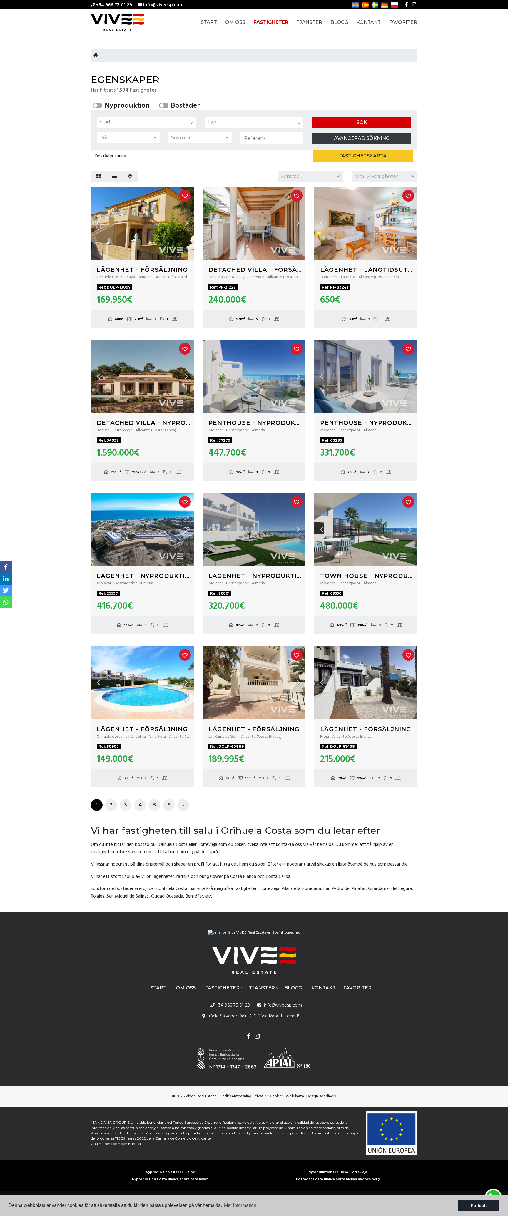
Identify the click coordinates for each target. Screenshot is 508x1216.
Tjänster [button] (309, 22)
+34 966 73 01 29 (113, 4)
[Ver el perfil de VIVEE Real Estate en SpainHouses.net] (254, 935)
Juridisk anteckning (235, 1096)
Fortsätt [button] (479, 1205)
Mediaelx (328, 1096)
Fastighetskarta (363, 156)
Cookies (276, 1096)
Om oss (235, 22)
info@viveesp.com (163, 4)
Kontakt (368, 22)
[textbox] (147, 122)
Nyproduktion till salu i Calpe (170, 1172)
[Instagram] (414, 4)
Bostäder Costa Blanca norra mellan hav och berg (338, 1179)
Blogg (339, 22)
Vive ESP (126, 22)
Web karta (295, 1096)
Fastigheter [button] (270, 22)
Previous (98, 223)
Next (186, 223)
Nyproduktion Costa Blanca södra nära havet (170, 1179)
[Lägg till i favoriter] (185, 196)
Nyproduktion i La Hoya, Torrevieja (337, 1172)
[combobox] (146, 122)
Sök (362, 122)
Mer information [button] (240, 1205)
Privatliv (261, 1096)
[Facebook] (406, 4)
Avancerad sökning (362, 138)
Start (209, 22)
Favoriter (403, 22)
